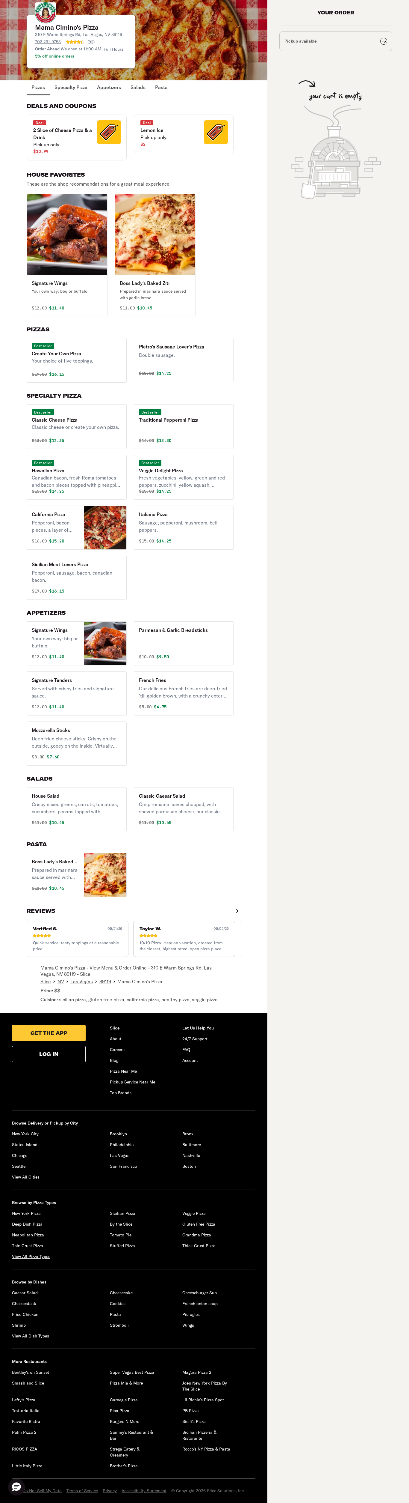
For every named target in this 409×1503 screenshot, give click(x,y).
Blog (114, 1060)
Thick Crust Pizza (199, 1245)
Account (190, 1060)
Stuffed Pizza (122, 1245)
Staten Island (24, 1144)
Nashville (191, 1155)
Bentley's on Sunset (30, 1372)
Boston (189, 1166)
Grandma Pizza (196, 1235)
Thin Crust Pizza (27, 1245)
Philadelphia (122, 1144)
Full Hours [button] (113, 49)
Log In (48, 1054)
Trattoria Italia (26, 1410)
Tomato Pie (120, 1235)
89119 (105, 982)
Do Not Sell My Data (42, 1490)
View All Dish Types (30, 1336)
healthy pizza (175, 999)
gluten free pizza (106, 999)
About (115, 1038)
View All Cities (26, 1177)
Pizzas (38, 87)
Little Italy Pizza (27, 1466)
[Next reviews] (237, 911)
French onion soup (200, 1303)
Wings (188, 1325)
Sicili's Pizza (194, 1421)
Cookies (117, 1303)
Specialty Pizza (70, 87)
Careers (117, 1049)
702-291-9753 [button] (48, 41)
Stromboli (119, 1325)
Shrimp (19, 1325)
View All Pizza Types (31, 1256)
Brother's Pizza (124, 1466)
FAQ (186, 1049)
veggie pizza (205, 999)
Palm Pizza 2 (24, 1432)
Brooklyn (118, 1134)
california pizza (143, 999)
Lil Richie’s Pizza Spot (203, 1400)
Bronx (187, 1134)
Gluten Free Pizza (198, 1224)
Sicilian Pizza (122, 1213)
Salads (138, 87)
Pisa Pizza (119, 1410)
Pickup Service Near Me (132, 1082)
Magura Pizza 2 (196, 1372)
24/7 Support (194, 1038)
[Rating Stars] (75, 42)
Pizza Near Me (123, 1071)
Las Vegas (81, 982)
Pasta (161, 87)
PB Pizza (190, 1410)
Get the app (49, 1033)
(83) (91, 42)
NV (60, 982)
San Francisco (123, 1166)
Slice (45, 982)
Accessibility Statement (144, 1490)
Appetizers (109, 87)
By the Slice (121, 1224)
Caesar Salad (25, 1292)
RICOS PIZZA (24, 1449)
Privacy (110, 1490)
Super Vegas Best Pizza (132, 1372)
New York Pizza (26, 1213)
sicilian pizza (72, 999)
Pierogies (191, 1314)
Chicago (20, 1155)
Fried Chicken (25, 1314)
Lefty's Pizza (23, 1400)
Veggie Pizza (194, 1213)
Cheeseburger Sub (199, 1292)
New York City (25, 1134)
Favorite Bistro (26, 1421)
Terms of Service (82, 1490)
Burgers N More (124, 1421)
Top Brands (120, 1092)
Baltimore (191, 1144)
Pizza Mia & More (126, 1383)
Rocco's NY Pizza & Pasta (206, 1449)
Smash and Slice (28, 1383)
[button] (76, 137)
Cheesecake (121, 1292)
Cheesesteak (24, 1303)
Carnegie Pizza (124, 1400)
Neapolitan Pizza (28, 1235)
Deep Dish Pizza (27, 1224)
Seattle (18, 1166)
